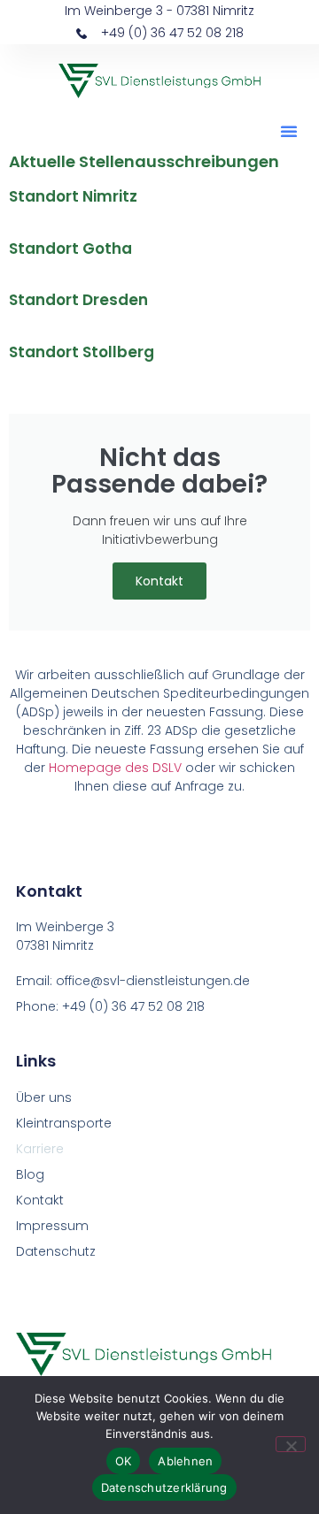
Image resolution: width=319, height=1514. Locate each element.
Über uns (44, 1097)
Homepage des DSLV (115, 767)
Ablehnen (185, 1461)
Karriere (40, 1149)
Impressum (52, 1226)
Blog (30, 1174)
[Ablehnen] (291, 1444)
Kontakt (159, 581)
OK (123, 1461)
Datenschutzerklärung (164, 1487)
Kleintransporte (64, 1123)
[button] (289, 131)
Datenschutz (56, 1251)
